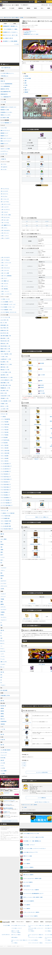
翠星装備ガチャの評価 (5, 109)
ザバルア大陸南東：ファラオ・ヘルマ (8, 307)
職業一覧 (2, 534)
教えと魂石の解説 (4, 690)
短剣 (1, 638)
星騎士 (2, 601)
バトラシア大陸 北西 (4, 429)
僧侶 (1, 547)
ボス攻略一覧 (3, 159)
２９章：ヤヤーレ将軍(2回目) (6, 275)
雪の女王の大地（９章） (5, 340)
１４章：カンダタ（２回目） (6, 214)
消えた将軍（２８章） (5, 390)
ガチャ (42, 8)
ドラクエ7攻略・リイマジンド (16, 928)
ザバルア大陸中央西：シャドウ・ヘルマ (8, 304)
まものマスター (3, 580)
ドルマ (47, 225)
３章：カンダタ (3, 169)
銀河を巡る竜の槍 (30, 365)
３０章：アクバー (4, 278)
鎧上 (1, 674)
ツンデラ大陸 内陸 (4, 442)
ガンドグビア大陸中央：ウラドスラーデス (8, 312)
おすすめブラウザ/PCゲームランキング (10, 821)
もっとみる (17, 44)
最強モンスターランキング (6, 140)
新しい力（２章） (4, 322)
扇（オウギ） (3, 651)
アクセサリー (3, 685)
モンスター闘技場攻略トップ (6, 122)
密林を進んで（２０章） (5, 369)
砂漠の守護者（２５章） (5, 382)
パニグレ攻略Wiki (48, 940)
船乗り (2, 552)
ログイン (49, 1)
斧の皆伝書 (38, 453)
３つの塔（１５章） (4, 356)
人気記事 (5, 23)
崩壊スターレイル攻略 (15, 931)
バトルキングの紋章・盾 (35, 557)
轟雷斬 (41, 369)
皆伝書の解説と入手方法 (5, 695)
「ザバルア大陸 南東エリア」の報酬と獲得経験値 (11, 29)
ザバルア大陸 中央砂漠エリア (6, 479)
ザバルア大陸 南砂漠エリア (6, 497)
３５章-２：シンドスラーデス (6, 294)
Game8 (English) (48, 921)
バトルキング (3, 593)
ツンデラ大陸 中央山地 (5, 440)
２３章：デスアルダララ (5, 257)
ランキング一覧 (3, 127)
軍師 (1, 625)
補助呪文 (2, 716)
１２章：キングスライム (5, 209)
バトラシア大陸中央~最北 (5, 515)
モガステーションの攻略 (5, 148)
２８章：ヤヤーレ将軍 (5, 273)
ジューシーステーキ (31, 603)
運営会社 (41, 921)
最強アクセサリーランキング (6, 138)
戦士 (1, 541)
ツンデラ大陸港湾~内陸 (5, 518)
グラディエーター (4, 586)
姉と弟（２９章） (4, 393)
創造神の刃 (30, 388)
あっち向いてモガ (4, 153)
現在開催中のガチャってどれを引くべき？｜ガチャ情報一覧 (11, 32)
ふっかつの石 (37, 618)
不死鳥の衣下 (36, 459)
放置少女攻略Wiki (14, 937)
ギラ (27, 225)
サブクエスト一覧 (4, 414)
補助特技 (2, 711)
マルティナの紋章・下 (35, 550)
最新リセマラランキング (5, 130)
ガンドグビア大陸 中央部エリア (6, 505)
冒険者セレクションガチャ (6, 114)
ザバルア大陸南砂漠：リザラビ (6, 309)
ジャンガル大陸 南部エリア (6, 471)
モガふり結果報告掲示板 (5, 86)
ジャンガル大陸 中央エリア (6, 468)
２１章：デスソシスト (5, 233)
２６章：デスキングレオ (5, 267)
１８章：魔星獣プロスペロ (6, 225)
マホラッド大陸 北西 (4, 447)
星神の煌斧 (30, 370)
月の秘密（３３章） (4, 403)
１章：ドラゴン (3, 164)
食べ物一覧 (3, 739)
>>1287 (24, 762)
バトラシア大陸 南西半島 (5, 419)
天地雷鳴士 (3, 612)
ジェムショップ (3, 755)
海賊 (1, 578)
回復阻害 (41, 173)
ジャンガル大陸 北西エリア (6, 463)
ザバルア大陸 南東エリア (5, 492)
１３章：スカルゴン (4, 212)
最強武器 (28, 8)
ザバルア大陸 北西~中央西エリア (7, 528)
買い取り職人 (3, 757)
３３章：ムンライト (4, 286)
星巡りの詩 (42, 390)
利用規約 (12, 921)
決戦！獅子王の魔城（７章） (6, 335)
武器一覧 (2, 630)
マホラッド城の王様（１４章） (6, 354)
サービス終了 (11, 8)
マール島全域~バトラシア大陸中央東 (7, 513)
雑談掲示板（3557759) (5, 89)
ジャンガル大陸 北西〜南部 (6, 526)
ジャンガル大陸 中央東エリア (6, 466)
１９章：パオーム (4, 227)
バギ (37, 225)
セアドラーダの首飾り (38, 447)
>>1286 (24, 765)
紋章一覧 (2, 700)
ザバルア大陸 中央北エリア (6, 476)
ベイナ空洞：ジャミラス (5, 299)
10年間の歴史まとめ (27, 32)
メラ (27, 221)
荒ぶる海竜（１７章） (5, 361)
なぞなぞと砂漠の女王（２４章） (7, 380)
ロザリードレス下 (38, 435)
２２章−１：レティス (5, 235)
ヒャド (37, 221)
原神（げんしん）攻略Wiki (15, 934)
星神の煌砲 (30, 382)
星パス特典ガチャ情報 (5, 117)
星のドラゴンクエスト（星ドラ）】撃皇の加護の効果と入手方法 (11, 35)
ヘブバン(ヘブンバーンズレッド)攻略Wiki (35, 937)
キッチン (2, 765)
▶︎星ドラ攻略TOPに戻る (5, 67)
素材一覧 (2, 744)
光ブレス (28, 166)
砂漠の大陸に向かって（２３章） (7, 377)
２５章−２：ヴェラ (4, 265)
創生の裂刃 (42, 385)
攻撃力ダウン (28, 173)
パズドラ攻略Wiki (31, 931)
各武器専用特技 (3, 721)
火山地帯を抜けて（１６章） (6, 359)
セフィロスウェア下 (37, 430)
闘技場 (35, 8)
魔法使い (2, 544)
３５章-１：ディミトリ (5, 291)
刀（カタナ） (3, 664)
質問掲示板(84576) (4, 94)
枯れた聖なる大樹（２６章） (6, 385)
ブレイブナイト (3, 617)
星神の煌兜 (38, 413)
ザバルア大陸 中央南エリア (6, 487)
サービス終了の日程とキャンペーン (30, 31)
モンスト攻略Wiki (48, 931)
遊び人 (2, 560)
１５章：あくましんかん (5, 217)
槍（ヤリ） (3, 643)
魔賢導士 (2, 604)
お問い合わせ (36, 921)
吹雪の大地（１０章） (5, 343)
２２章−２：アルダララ (5, 238)
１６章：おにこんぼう (5, 220)
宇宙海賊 (2, 599)
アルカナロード (3, 620)
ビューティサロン (4, 752)
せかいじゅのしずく (26, 618)
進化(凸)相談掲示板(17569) (5, 91)
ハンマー (2, 653)
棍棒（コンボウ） (4, 661)
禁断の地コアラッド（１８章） (6, 364)
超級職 (48, 8)
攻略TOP (3, 8)
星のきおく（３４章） (5, 406)
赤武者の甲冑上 (38, 419)
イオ (42, 159)
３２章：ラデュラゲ (4, 283)
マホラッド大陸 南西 (4, 455)
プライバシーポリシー (20, 921)
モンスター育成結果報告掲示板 (6, 83)
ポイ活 (32, 1)
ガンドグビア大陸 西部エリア (6, 500)
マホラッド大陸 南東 (4, 458)
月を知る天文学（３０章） (6, 395)
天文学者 (2, 588)
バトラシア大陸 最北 (4, 434)
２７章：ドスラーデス (5, 270)
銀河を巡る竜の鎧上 (37, 424)
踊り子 (2, 554)
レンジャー (3, 557)
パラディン (3, 570)
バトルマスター (3, 567)
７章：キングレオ (4, 196)
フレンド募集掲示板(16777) (6, 96)
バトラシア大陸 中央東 (5, 424)
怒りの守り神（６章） (5, 333)
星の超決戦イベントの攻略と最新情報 (10, 41)
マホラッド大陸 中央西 (5, 453)
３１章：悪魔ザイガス (5, 281)
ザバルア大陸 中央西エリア (6, 484)
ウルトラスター (3, 609)
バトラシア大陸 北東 (4, 432)
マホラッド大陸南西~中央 (5, 523)
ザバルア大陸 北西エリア (5, 474)
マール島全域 (3, 416)
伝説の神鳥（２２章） (5, 374)
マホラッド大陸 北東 (4, 445)
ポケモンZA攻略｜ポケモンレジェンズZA (18, 925)
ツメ (1, 646)
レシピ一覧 (3, 729)
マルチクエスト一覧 (4, 510)
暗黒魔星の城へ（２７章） (6, 387)
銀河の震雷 (42, 363)
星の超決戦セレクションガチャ (6, 112)
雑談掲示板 (21, 8)
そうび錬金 (3, 773)
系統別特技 (3, 724)
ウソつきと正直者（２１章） (6, 372)
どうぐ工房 (3, 763)
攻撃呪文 (2, 713)
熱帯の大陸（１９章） (5, 367)
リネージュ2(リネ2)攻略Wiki (33, 940)
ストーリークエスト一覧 (5, 317)
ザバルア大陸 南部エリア (5, 494)
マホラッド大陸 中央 (4, 461)
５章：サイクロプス (4, 191)
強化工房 (2, 760)
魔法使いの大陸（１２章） (6, 348)
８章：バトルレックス (5, 199)
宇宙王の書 (30, 393)
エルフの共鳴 (42, 374)
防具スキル (3, 718)
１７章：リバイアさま (5, 222)
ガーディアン (3, 606)
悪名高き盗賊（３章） (5, 325)
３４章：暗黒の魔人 (4, 288)
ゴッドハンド (3, 596)
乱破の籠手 (38, 440)
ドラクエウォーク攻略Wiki (15, 932)
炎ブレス (41, 166)
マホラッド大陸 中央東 (5, 450)
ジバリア (46, 221)
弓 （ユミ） (3, 659)
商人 (1, 562)
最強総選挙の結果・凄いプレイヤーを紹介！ (31, 34)
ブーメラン (3, 656)
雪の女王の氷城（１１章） (6, 346)
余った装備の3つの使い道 (8, 38)
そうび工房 (3, 768)
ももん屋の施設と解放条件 (6, 749)
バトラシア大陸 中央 (4, 427)
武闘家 (2, 549)
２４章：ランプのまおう (5, 260)
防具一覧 (2, 672)
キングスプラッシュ (4, 151)
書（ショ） (3, 666)
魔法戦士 (2, 575)
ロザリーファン (30, 376)
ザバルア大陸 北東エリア (5, 481)
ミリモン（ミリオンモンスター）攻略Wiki (35, 942)
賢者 (1, 573)
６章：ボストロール (4, 193)
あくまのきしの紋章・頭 (35, 537)
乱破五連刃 (42, 387)
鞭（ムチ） (3, 640)
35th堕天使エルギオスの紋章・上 (35, 544)
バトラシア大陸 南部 (4, 421)
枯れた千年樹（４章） (5, 327)
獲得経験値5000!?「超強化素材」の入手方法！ (11, 26)
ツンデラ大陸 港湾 (4, 437)
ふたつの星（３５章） (5, 408)
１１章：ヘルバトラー (5, 206)
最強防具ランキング (4, 135)
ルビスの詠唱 (42, 393)
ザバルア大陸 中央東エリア (6, 489)
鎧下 (1, 677)
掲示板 (15, 23)
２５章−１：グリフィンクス (6, 262)
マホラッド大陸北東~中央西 (6, 521)
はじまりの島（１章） (5, 320)
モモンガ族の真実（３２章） (6, 401)
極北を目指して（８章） (5, 338)
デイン (28, 159)
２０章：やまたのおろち (5, 230)
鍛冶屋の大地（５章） (5, 330)
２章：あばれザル (4, 166)
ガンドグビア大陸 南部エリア (6, 502)
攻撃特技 (2, 708)
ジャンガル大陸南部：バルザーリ (7, 301)
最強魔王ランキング (4, 143)
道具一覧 (2, 734)
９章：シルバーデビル (5, 201)
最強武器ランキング (4, 133)
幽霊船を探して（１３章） (6, 351)
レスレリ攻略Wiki (14, 942)
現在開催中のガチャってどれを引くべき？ (8, 107)
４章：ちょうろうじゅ (5, 188)
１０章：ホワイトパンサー (6, 204)
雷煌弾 (41, 380)
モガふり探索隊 (3, 770)
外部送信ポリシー (29, 921)
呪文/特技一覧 (3, 705)
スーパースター (3, 583)
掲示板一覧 (3, 81)
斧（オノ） (3, 648)
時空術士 (2, 614)
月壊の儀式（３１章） (5, 398)
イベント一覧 (3, 102)
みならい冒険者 (3, 539)
